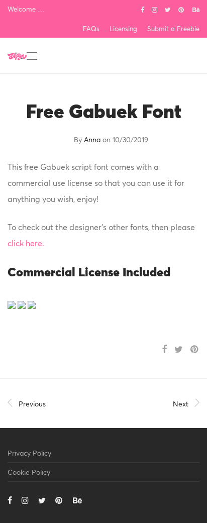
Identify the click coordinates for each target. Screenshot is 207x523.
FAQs (91, 29)
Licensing (123, 29)
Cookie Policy (29, 472)
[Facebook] (142, 9)
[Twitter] (168, 9)
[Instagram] (154, 9)
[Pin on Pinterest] (194, 349)
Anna (92, 139)
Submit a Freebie (173, 29)
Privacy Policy (29, 453)
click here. (26, 243)
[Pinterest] (181, 9)
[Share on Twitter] (178, 349)
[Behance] (195, 9)
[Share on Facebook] (164, 349)
